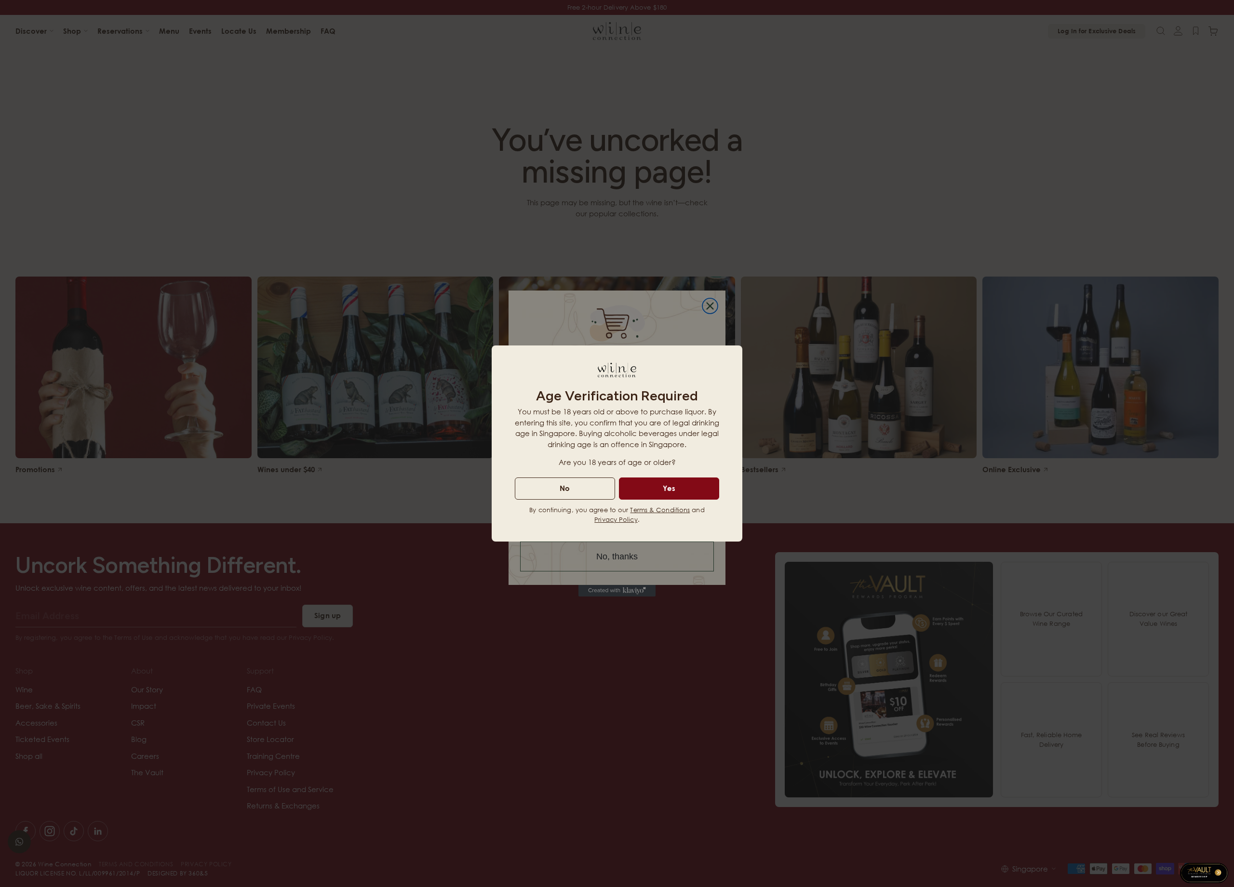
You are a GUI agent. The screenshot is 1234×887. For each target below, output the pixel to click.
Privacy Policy (615, 519)
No (565, 488)
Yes (669, 488)
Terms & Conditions (660, 510)
